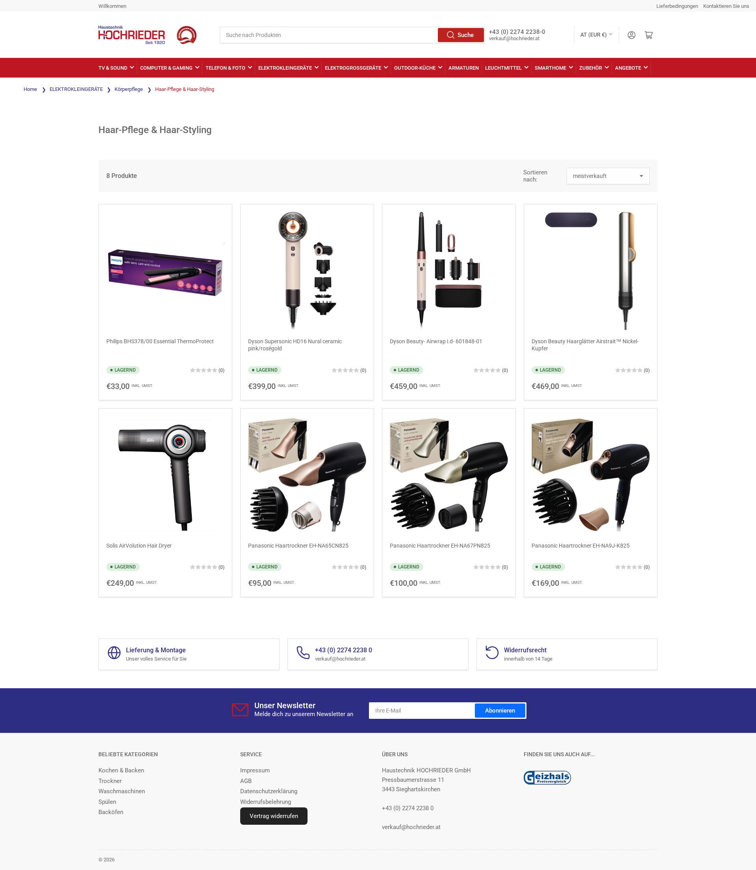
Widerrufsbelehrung (265, 801)
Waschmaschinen (121, 791)
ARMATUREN (463, 68)
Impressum (255, 770)
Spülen (107, 801)
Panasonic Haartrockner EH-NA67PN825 (440, 545)
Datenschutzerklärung (268, 791)
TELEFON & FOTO (225, 68)
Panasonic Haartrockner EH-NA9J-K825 (581, 545)
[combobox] (352, 35)
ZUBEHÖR (590, 68)
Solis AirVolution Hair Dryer (139, 545)
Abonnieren (500, 710)
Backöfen (110, 812)
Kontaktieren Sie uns (726, 6)
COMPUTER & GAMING (166, 68)
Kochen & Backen (121, 770)
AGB (246, 781)
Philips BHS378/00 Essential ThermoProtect (160, 341)
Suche (466, 35)
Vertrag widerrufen (274, 816)
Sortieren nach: (535, 176)
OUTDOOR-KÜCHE (414, 68)
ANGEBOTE (628, 68)
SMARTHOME (550, 68)
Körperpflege (129, 89)
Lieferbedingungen (677, 6)
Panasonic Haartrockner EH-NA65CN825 (298, 545)
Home (30, 89)
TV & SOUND (112, 68)
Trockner (110, 781)
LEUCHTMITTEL (503, 68)
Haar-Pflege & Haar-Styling (184, 89)
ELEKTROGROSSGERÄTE (353, 68)
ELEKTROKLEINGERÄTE (285, 68)
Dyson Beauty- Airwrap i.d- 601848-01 (436, 341)
